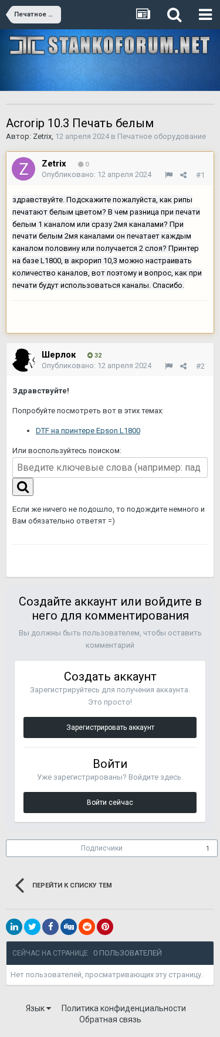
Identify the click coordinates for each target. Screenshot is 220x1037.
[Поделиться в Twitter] (32, 927)
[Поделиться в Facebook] (50, 927)
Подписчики (102, 848)
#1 (200, 175)
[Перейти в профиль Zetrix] (23, 169)
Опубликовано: (96, 174)
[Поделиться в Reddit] (87, 927)
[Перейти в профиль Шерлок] (23, 360)
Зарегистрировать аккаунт (110, 727)
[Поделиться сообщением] (183, 175)
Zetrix (42, 136)
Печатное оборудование (161, 136)
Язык (36, 1008)
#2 (200, 366)
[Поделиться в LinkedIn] (14, 927)
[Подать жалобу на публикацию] (168, 175)
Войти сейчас (110, 802)
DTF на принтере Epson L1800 (88, 430)
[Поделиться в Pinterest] (105, 927)
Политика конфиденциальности (124, 1008)
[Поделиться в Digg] (68, 927)
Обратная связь (110, 1019)
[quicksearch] (22, 487)
